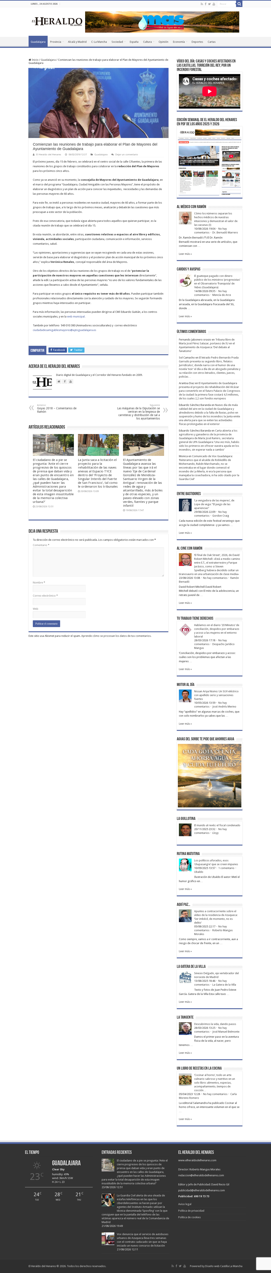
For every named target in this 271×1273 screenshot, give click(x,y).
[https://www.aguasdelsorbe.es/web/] (162, 21)
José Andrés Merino (224, 706)
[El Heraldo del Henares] (57, 21)
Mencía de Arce (221, 295)
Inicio (35, 59)
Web (35, 608)
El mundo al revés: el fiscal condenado (217, 825)
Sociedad (117, 41)
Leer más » (185, 253)
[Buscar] (239, 4)
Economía (179, 41)
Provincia (55, 41)
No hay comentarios (215, 577)
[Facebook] (205, 4)
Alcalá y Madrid (77, 41)
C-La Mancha (99, 41)
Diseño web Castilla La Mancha (223, 1266)
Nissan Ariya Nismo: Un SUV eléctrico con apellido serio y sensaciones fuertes (216, 695)
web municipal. (76, 316)
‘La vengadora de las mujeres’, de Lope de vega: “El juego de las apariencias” (214, 504)
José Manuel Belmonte (225, 1031)
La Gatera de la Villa (224, 984)
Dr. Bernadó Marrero (225, 232)
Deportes (197, 41)
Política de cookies (189, 1217)
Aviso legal (184, 1204)
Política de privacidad (191, 1210)
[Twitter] (209, 4)
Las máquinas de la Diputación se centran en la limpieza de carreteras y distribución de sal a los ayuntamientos (138, 412)
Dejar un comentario (126, 154)
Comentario (41, 545)
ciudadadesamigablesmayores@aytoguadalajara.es (64, 330)
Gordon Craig (220, 515)
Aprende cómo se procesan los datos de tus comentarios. (116, 635)
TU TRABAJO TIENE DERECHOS (195, 619)
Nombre (39, 582)
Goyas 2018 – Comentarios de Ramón (56, 408)
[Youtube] (214, 4)
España (134, 41)
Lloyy (215, 832)
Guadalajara (38, 41)
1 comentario (226, 868)
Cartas (212, 41)
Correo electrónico (45, 595)
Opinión (163, 41)
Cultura (147, 41)
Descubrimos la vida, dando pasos (215, 1024)
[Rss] (201, 4)
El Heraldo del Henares (48, 154)
